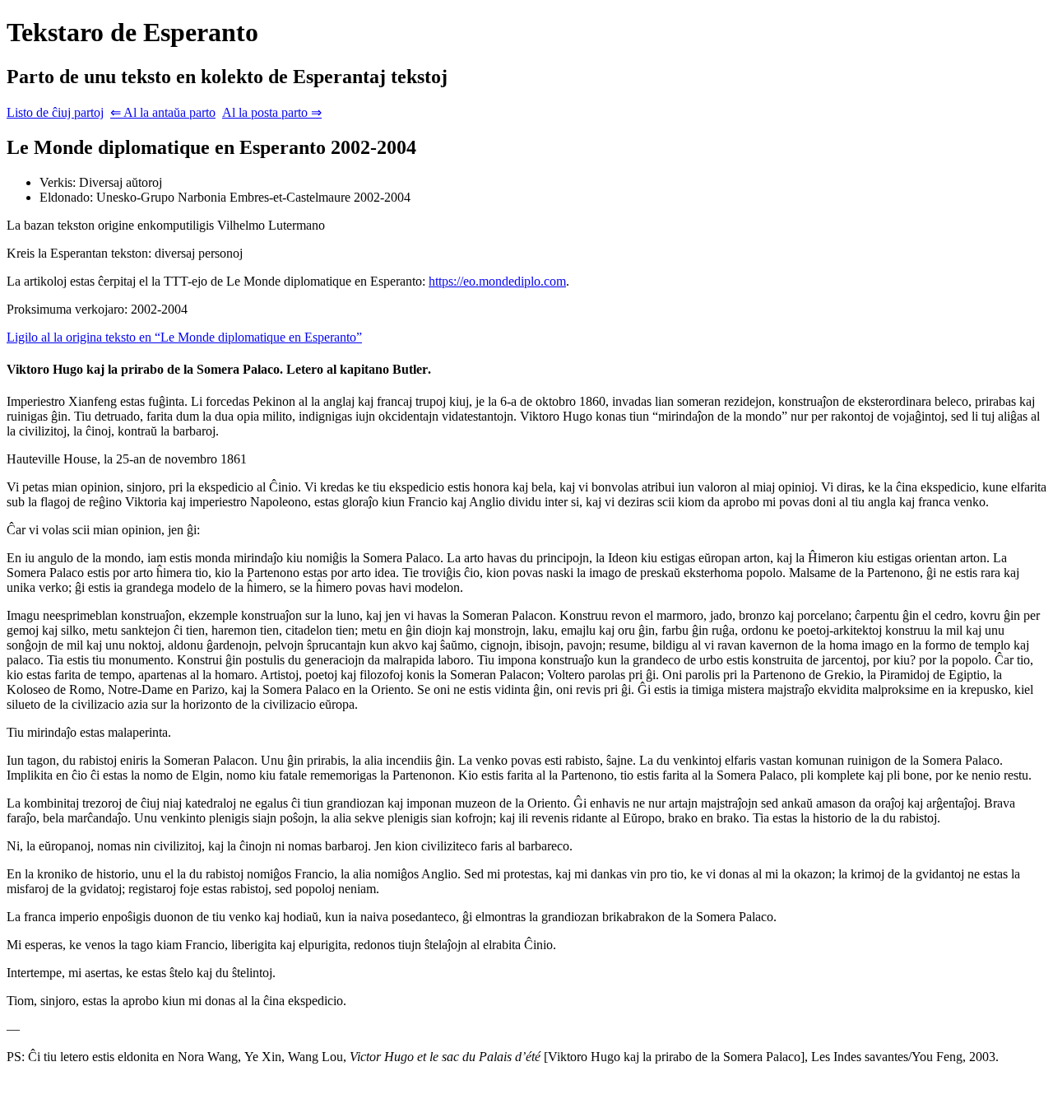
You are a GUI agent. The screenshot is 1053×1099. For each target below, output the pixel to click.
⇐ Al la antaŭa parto (163, 112)
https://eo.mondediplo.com (497, 281)
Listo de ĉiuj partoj (55, 112)
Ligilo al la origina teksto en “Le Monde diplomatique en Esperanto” (184, 337)
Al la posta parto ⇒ (272, 112)
